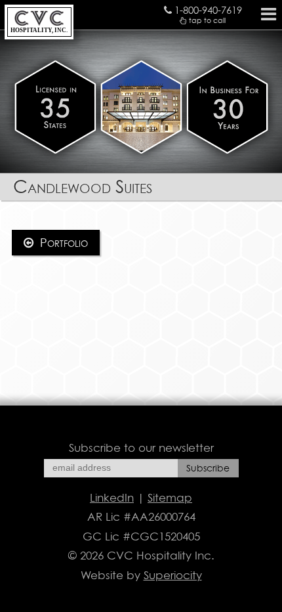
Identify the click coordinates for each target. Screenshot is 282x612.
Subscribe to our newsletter (141, 447)
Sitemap (170, 497)
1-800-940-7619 (207, 10)
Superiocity (173, 575)
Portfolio (62, 243)
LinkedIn (112, 497)
